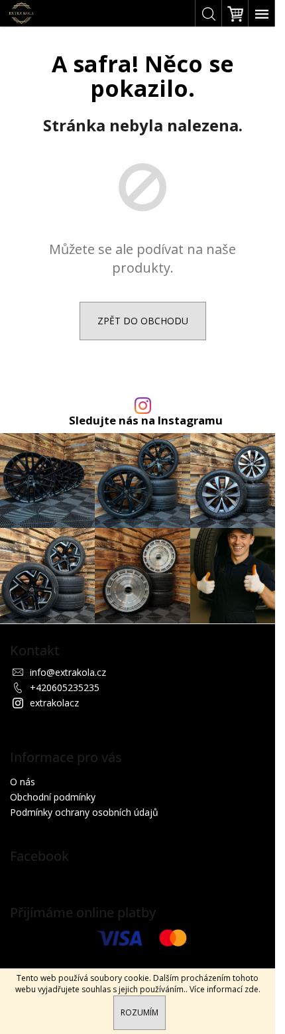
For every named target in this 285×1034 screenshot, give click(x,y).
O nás (22, 781)
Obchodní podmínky (52, 797)
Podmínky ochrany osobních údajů (84, 812)
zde (251, 989)
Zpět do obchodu (142, 320)
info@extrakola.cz (68, 672)
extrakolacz (54, 702)
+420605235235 (64, 687)
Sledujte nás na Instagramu (146, 420)
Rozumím (139, 1012)
